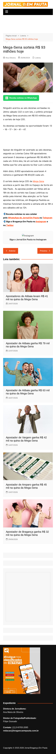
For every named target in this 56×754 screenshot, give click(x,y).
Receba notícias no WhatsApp (23, 98)
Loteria (38, 58)
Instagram (40, 221)
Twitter (10, 225)
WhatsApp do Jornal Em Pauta (23, 217)
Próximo (43, 251)
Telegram (47, 217)
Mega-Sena (38, 181)
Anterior (12, 251)
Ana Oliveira (11, 58)
